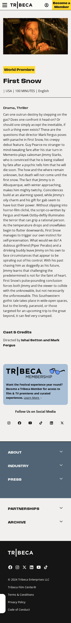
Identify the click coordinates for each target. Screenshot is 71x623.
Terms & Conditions (21, 594)
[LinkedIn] (51, 422)
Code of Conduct (19, 609)
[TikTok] (40, 422)
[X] (62, 422)
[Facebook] (19, 422)
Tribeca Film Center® (22, 587)
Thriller (22, 108)
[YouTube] (30, 422)
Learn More (32, 398)
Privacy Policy (16, 602)
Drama (9, 108)
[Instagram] (8, 422)
